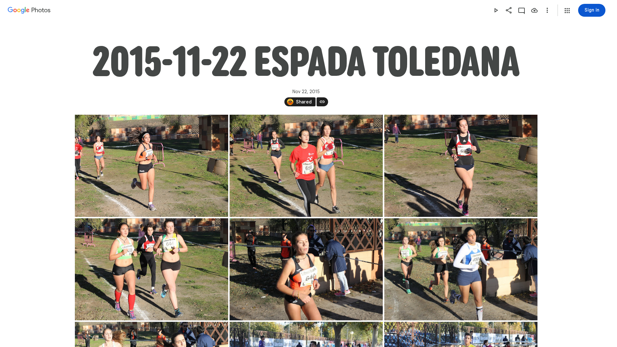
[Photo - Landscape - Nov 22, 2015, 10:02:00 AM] (306, 166)
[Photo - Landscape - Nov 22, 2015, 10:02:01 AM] (460, 166)
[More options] (547, 10)
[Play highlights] (496, 10)
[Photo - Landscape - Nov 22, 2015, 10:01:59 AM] (151, 166)
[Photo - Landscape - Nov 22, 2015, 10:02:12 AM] (151, 269)
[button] (567, 10)
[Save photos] (534, 10)
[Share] (508, 10)
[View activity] (521, 10)
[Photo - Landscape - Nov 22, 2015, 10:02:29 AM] (306, 269)
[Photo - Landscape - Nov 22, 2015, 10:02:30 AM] (460, 269)
